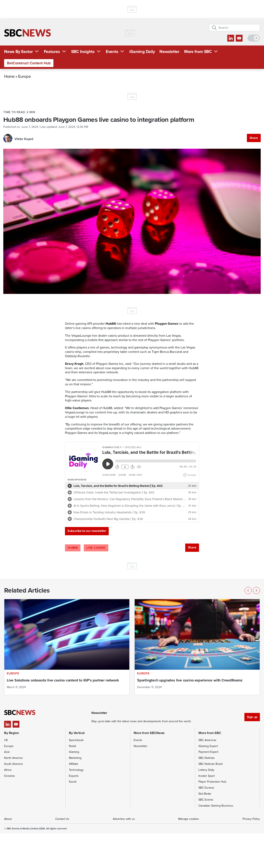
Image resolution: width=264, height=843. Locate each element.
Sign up (252, 717)
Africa (7, 770)
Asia (6, 752)
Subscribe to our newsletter (86, 530)
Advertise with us (124, 819)
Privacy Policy (251, 819)
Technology (76, 770)
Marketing (75, 758)
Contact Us (62, 819)
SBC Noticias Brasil (210, 764)
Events (112, 51)
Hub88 (73, 548)
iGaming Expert (208, 746)
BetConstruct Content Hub (29, 63)
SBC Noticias (206, 758)
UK (6, 740)
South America (13, 764)
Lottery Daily (206, 770)
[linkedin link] (230, 38)
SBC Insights (83, 51)
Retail (72, 746)
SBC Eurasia (206, 788)
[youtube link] (239, 38)
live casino (96, 548)
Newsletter (169, 51)
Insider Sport (206, 776)
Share (254, 137)
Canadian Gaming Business (215, 805)
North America (13, 758)
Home (9, 76)
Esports (74, 776)
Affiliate (73, 764)
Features (52, 51)
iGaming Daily (142, 51)
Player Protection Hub (212, 782)
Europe (24, 76)
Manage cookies (188, 819)
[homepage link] (27, 33)
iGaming (74, 752)
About (8, 819)
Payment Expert (208, 752)
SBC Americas (207, 740)
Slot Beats (204, 794)
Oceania (9, 776)
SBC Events (205, 799)
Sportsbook (76, 740)
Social (72, 782)
